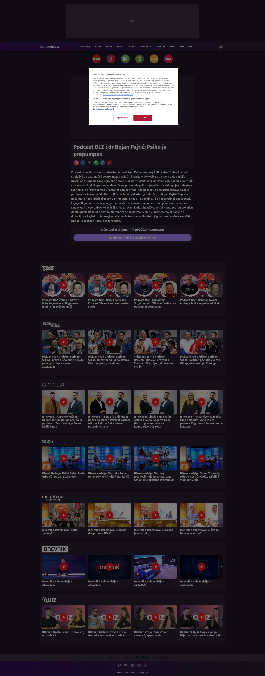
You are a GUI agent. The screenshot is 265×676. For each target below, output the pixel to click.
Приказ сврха (122, 118)
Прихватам (142, 118)
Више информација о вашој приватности (118, 95)
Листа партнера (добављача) (103, 109)
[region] (133, 96)
